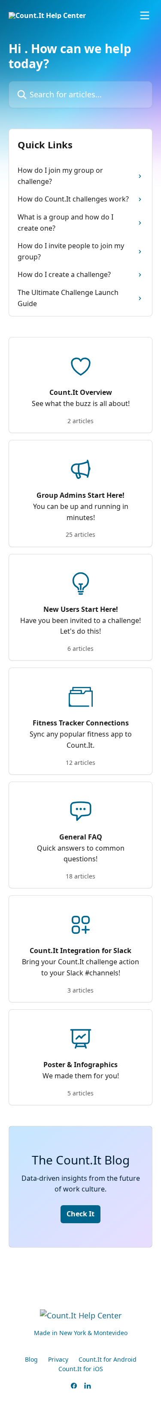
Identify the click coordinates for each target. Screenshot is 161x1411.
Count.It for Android (108, 1359)
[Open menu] (144, 15)
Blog (31, 1359)
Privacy (58, 1359)
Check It (80, 1213)
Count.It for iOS (80, 1369)
